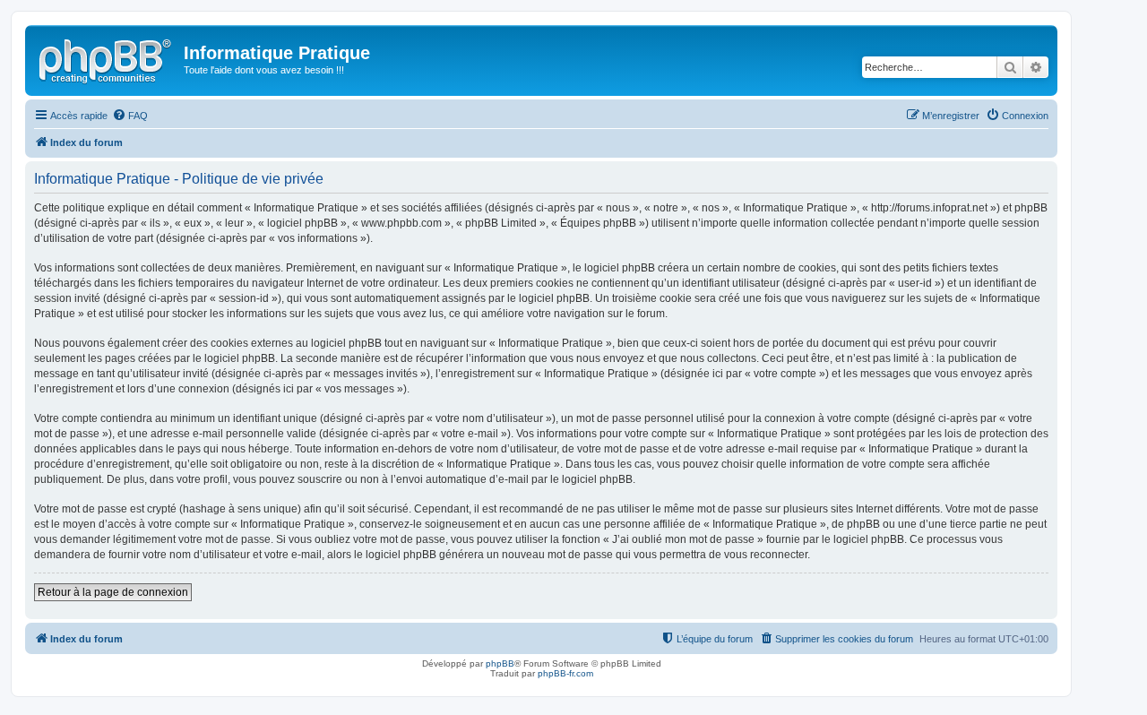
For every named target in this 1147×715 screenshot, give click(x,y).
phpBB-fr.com (565, 673)
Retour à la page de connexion (113, 592)
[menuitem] (130, 115)
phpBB (500, 663)
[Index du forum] (107, 58)
